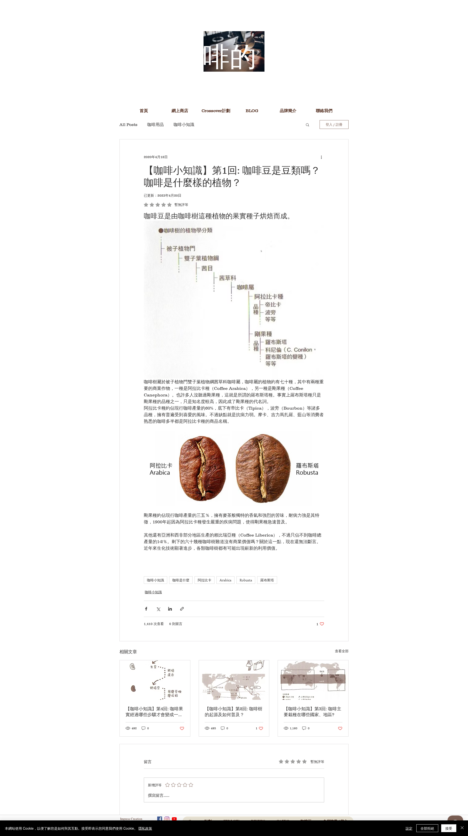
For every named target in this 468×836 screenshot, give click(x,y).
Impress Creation (131, 819)
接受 (448, 828)
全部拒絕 (427, 828)
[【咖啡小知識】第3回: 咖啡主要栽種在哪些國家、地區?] (313, 680)
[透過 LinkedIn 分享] (170, 608)
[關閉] (462, 828)
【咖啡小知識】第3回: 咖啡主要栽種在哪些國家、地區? (312, 711)
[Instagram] (167, 819)
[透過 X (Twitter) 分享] (158, 608)
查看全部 (342, 651)
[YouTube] (174, 819)
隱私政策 (145, 828)
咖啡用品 (155, 124)
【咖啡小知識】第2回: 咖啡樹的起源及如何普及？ (233, 711)
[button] (252, 110)
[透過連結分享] (182, 608)
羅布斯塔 (267, 580)
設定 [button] (409, 828)
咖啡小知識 (184, 124)
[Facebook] (159, 819)
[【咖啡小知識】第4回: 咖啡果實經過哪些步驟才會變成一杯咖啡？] (155, 680)
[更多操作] (321, 157)
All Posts (128, 124)
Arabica (225, 580)
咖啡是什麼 (180, 580)
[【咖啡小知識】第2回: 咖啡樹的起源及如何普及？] (234, 680)
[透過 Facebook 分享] (146, 608)
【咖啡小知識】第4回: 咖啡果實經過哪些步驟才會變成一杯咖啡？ (154, 712)
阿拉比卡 (204, 580)
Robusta (246, 580)
